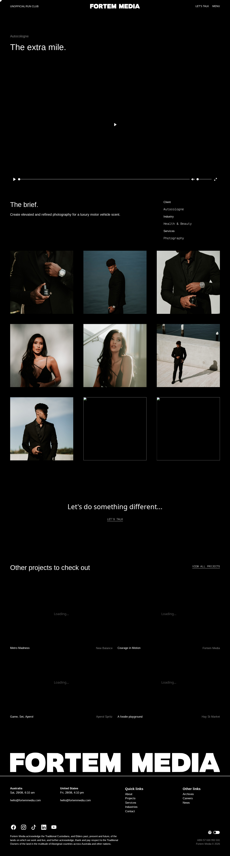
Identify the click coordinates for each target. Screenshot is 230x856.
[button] (115, 6)
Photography (173, 238)
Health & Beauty (177, 223)
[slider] (104, 179)
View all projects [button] (206, 566)
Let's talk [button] (115, 519)
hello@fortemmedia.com (25, 800)
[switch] (216, 832)
